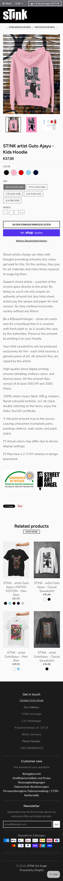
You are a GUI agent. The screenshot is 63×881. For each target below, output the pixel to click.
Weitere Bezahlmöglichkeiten (31, 240)
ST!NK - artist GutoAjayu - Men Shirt (16, 657)
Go (56, 824)
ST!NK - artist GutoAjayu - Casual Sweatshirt (47, 657)
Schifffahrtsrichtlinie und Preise (32, 778)
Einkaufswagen (46, 3)
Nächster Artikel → (46, 27)
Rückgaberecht (31, 773)
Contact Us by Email (31, 700)
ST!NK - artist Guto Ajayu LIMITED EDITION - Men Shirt (16, 589)
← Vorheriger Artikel (18, 27)
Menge (7, 207)
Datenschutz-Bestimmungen (31, 786)
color (6, 166)
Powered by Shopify (32, 870)
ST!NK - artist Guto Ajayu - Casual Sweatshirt (47, 587)
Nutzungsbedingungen (31, 782)
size (5, 181)
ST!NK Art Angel (37, 866)
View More (31, 531)
